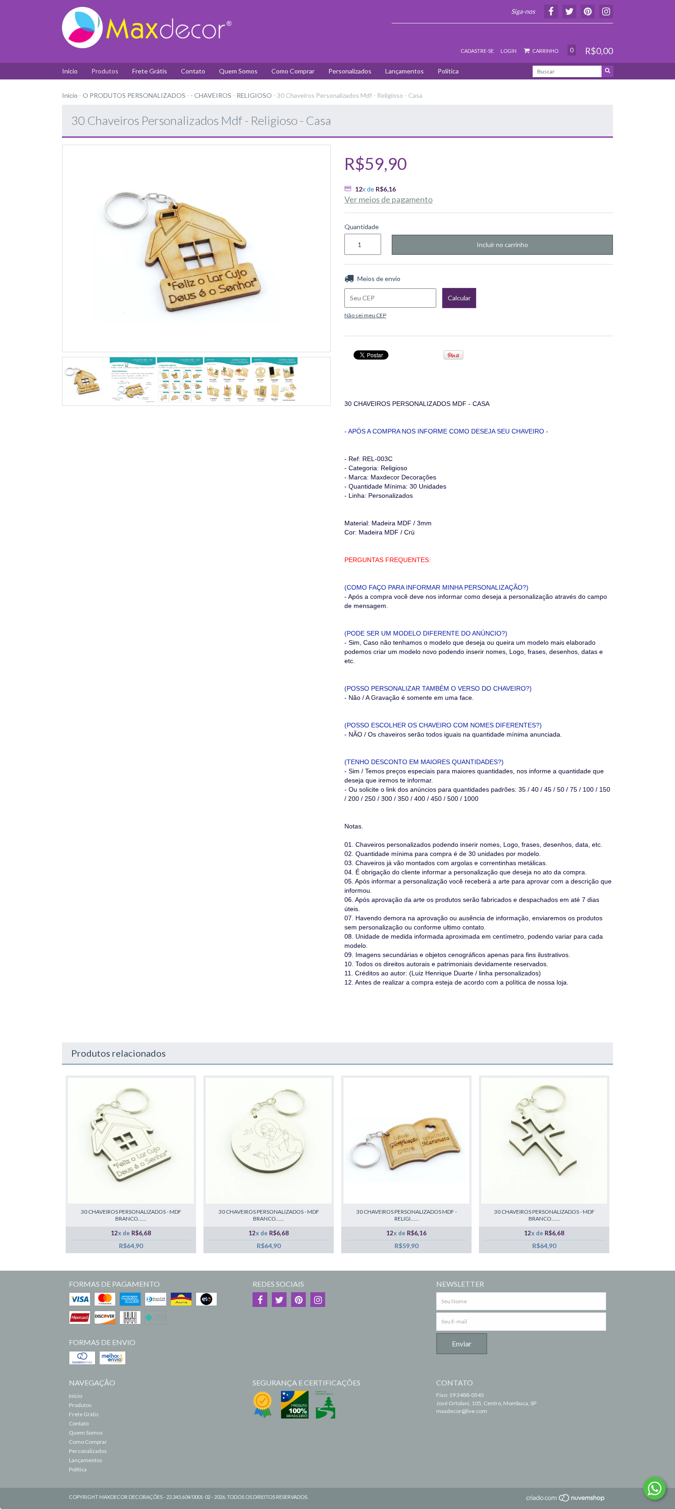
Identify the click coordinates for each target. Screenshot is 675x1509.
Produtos (104, 71)
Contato (193, 71)
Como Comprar (293, 71)
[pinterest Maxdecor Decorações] (298, 1299)
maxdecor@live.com (461, 1411)
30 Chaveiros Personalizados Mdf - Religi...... (406, 1215)
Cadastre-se (477, 51)
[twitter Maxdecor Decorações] (279, 1299)
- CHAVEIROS (211, 95)
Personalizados (349, 71)
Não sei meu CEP (365, 315)
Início (70, 71)
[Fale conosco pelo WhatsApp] (654, 1488)
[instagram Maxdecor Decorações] (317, 1299)
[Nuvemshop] (566, 1500)
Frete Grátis (149, 71)
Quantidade (361, 227)
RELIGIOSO (254, 95)
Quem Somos (238, 71)
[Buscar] (607, 71)
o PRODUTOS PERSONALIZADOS (134, 95)
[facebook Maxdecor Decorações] (260, 1299)
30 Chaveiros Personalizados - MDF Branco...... (131, 1215)
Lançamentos (404, 71)
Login (509, 51)
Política (448, 71)
